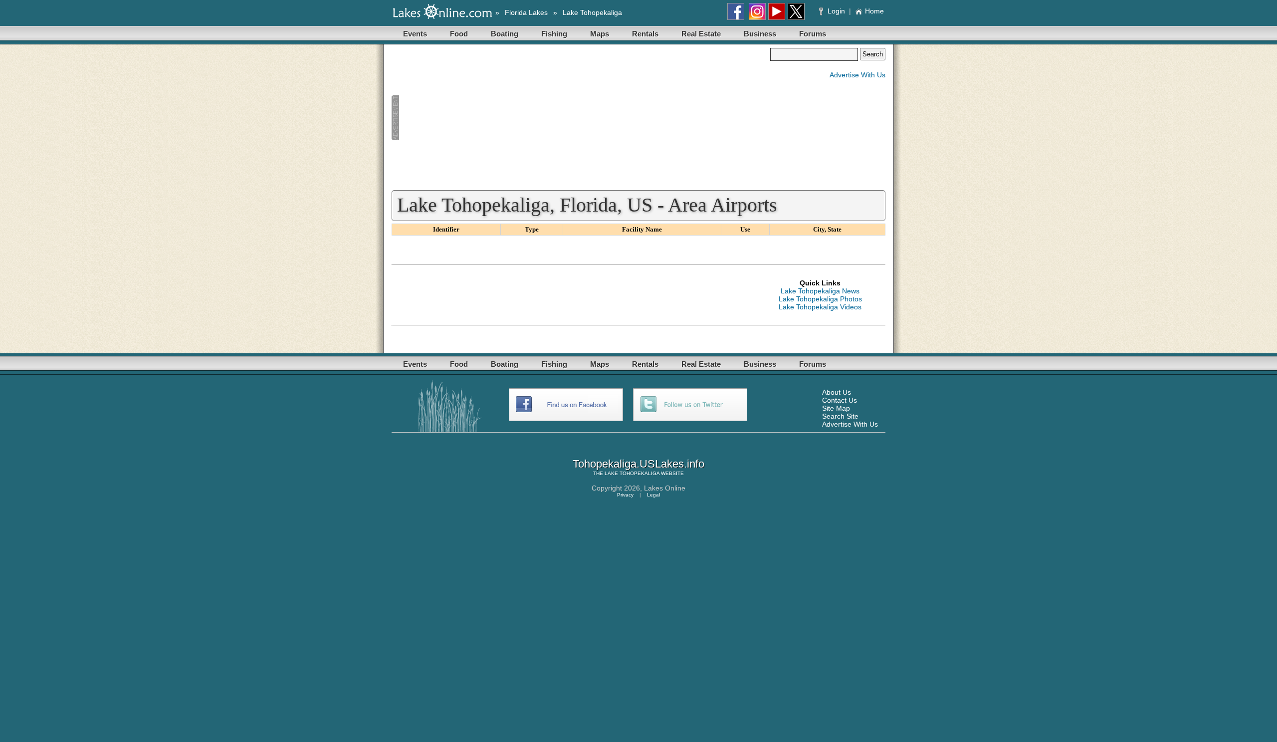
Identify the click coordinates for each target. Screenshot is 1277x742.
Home (874, 11)
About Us (836, 392)
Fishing (554, 33)
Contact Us (839, 400)
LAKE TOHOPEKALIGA (632, 473)
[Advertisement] (580, 118)
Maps (599, 33)
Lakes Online (664, 488)
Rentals (645, 33)
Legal (653, 494)
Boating (504, 33)
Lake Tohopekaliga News (820, 291)
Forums (812, 33)
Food (459, 33)
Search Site (840, 416)
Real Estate (701, 33)
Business (760, 33)
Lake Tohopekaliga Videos (820, 307)
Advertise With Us (857, 75)
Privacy (625, 494)
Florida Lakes (526, 12)
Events (415, 33)
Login (836, 11)
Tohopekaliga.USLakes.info (638, 464)
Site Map (836, 408)
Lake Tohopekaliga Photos (820, 299)
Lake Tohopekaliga (592, 12)
